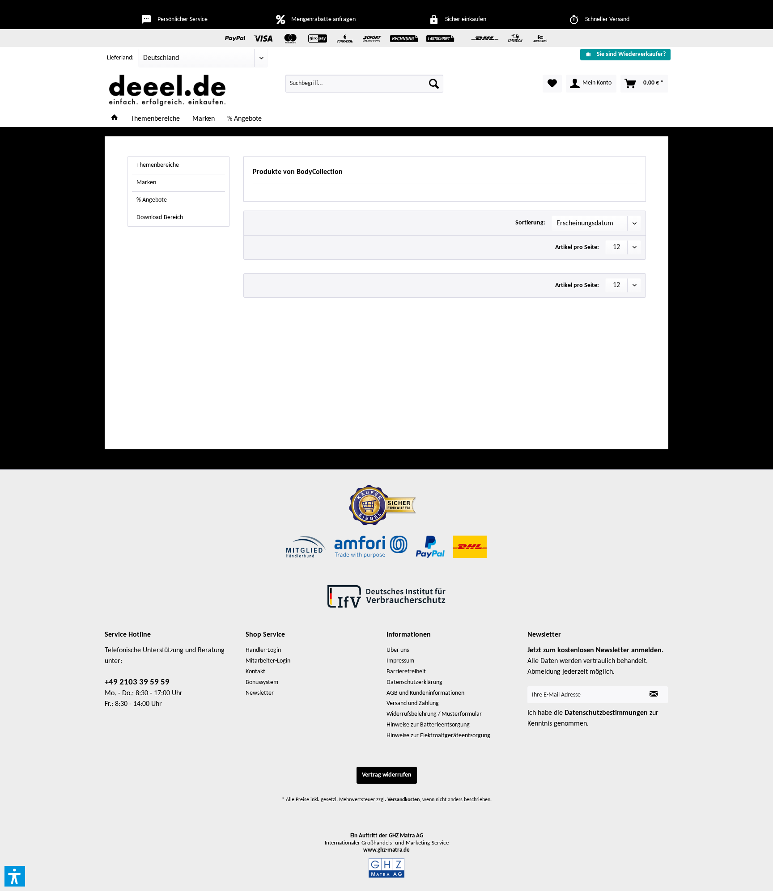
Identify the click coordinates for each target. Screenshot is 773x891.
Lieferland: (120, 58)
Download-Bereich (159, 217)
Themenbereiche (157, 165)
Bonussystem (262, 682)
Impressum (400, 661)
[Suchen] (434, 84)
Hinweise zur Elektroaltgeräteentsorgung (438, 735)
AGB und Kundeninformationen (425, 693)
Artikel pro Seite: (577, 247)
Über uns (397, 650)
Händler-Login (263, 650)
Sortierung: (530, 223)
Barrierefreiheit (406, 671)
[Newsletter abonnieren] (654, 694)
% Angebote (151, 200)
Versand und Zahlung (412, 703)
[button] (14, 876)
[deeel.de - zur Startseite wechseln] (167, 90)
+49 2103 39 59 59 (137, 682)
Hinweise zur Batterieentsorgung (428, 725)
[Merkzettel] (552, 84)
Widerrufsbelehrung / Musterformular (434, 714)
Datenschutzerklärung (414, 682)
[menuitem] (622, 54)
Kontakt (255, 671)
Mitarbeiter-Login (268, 661)
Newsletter (260, 693)
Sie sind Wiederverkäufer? (631, 54)
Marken (146, 182)
